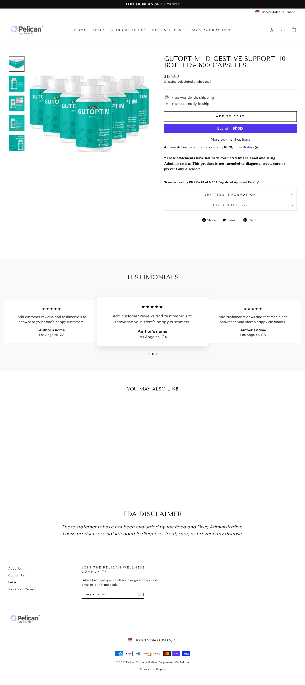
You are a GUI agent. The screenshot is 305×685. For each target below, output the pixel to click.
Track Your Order (209, 30)
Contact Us (16, 575)
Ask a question (230, 205)
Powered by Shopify (152, 669)
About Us (15, 568)
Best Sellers (167, 30)
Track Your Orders (21, 589)
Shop (98, 30)
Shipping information (230, 194)
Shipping (170, 81)
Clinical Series (128, 30)
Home (80, 30)
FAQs (12, 582)
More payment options (230, 139)
